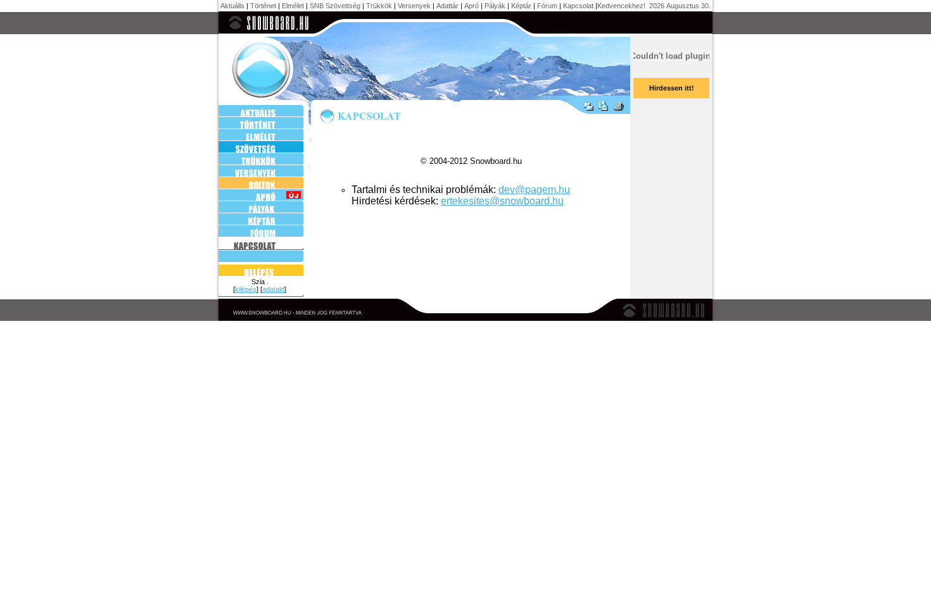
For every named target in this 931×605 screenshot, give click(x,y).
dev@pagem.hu (534, 189)
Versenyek (414, 5)
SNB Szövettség (335, 5)
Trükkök (379, 5)
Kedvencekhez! (621, 5)
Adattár (447, 5)
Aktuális (232, 5)
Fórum (547, 5)
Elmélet (293, 5)
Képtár (521, 5)
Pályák (494, 5)
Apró (471, 5)
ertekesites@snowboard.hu (502, 201)
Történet (263, 5)
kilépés (245, 289)
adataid (273, 289)
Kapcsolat (578, 5)
